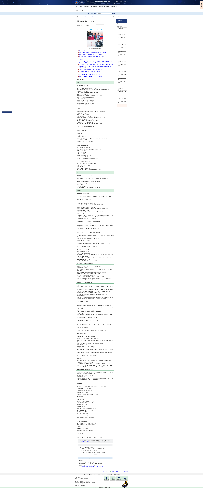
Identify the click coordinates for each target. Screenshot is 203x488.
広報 (94, 16)
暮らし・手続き (79, 6)
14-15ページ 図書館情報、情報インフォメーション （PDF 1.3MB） (91, 69)
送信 (95, 454)
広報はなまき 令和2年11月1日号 (122, 58)
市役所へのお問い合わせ (87, 474)
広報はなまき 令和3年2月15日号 (122, 38)
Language (102, 1)
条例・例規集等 (119, 479)
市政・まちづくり (79, 10)
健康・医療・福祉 (94, 6)
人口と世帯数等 (124, 479)
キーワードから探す (92, 13)
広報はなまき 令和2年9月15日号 (122, 68)
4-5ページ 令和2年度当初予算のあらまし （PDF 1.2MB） (90, 54)
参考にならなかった (100, 448)
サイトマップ (111, 1)
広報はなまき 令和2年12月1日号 (122, 52)
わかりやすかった (84, 452)
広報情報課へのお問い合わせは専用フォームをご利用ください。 (92, 466)
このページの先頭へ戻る (124, 471)
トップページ (83, 16)
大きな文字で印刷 (84, 25)
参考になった (83, 448)
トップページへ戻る (114, 471)
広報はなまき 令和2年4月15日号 (122, 102)
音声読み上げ (126, 1)
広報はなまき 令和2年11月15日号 (122, 55)
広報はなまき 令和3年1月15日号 (122, 45)
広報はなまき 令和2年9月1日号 (122, 72)
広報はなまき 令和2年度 (107, 16)
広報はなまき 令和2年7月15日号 (122, 82)
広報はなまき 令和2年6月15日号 (122, 89)
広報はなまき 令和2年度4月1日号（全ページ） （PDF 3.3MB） (91, 76)
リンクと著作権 (109, 474)
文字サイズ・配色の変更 (118, 1)
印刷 (78, 25)
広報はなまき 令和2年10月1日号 (122, 65)
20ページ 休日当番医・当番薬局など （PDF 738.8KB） (89, 74)
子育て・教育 (86, 6)
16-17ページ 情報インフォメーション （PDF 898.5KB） (89, 71)
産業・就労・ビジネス (115, 6)
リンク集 (94, 474)
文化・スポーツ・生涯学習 (104, 6)
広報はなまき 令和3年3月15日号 (122, 31)
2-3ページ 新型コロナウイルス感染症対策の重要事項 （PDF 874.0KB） (92, 52)
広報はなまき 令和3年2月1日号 (122, 41)
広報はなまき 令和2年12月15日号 (122, 48)
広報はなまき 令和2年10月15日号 (122, 62)
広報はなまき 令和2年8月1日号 (122, 79)
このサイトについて (101, 474)
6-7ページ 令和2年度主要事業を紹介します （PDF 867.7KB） (91, 56)
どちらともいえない (91, 448)
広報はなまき (99, 16)
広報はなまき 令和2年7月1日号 (122, 85)
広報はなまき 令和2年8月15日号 (122, 75)
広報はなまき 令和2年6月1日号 (122, 92)
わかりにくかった (101, 452)
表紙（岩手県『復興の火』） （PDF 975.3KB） (87, 50)
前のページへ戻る (106, 471)
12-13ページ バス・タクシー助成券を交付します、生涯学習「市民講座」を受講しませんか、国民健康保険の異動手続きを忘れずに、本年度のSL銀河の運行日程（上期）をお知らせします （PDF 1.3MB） (96, 66)
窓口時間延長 (113, 479)
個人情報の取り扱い (117, 474)
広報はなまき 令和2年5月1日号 (122, 99)
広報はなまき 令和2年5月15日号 (122, 95)
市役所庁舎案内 (106, 479)
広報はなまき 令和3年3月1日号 (122, 35)
